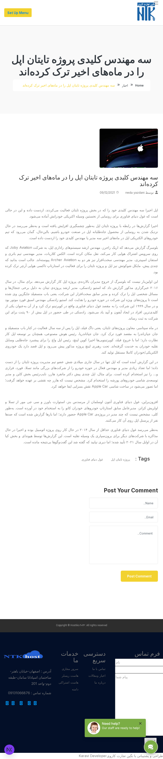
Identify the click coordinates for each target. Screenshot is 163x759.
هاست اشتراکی (68, 682)
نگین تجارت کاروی (120, 756)
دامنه (75, 689)
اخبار (125, 85)
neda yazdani (135, 192)
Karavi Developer (93, 756)
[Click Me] (35, 703)
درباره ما (99, 682)
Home (139, 85)
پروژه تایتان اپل (120, 459)
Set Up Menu (17, 13)
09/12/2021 (107, 192)
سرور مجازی (70, 669)
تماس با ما (98, 669)
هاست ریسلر (70, 675)
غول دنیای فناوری (92, 459)
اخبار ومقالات (97, 675)
